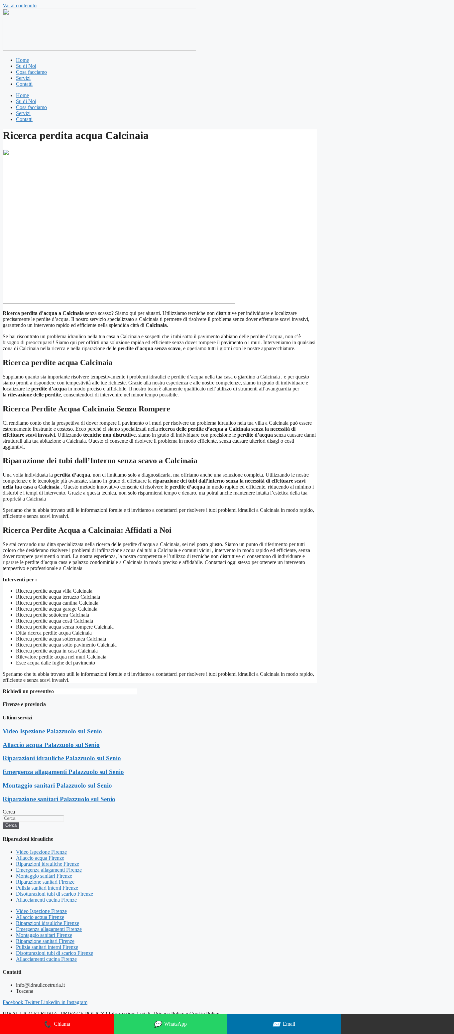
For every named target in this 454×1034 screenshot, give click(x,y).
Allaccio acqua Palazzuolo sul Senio (51, 744)
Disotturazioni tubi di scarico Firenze (54, 894)
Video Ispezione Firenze (41, 852)
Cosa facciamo (31, 72)
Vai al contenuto (20, 5)
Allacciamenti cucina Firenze (46, 900)
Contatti (24, 84)
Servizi (23, 78)
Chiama (56, 1024)
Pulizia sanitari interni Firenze (47, 888)
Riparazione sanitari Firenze (45, 882)
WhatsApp (170, 1024)
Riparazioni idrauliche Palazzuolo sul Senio (62, 758)
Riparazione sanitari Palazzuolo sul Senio (59, 799)
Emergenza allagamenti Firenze (49, 870)
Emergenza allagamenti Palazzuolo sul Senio (63, 771)
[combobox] (33, 818)
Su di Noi (26, 66)
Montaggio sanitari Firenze (44, 876)
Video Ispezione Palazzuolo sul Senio (52, 731)
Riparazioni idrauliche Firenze (47, 864)
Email (283, 1024)
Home (22, 60)
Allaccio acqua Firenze (40, 858)
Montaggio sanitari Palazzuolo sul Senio (57, 785)
